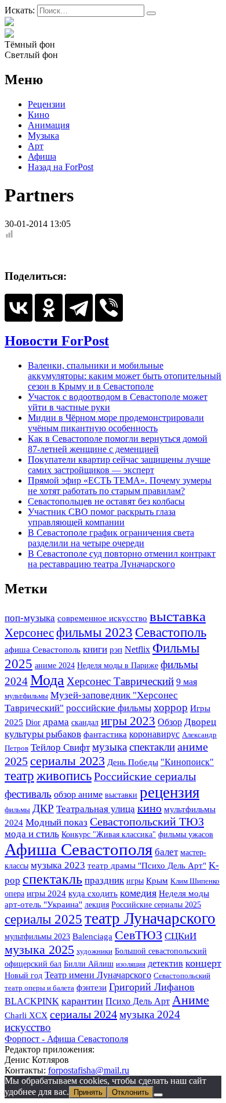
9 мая (186, 682)
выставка (178, 616)
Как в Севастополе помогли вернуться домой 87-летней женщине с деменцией (117, 444)
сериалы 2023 (67, 761)
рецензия (169, 792)
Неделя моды (184, 893)
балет (166, 851)
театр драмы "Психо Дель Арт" (147, 865)
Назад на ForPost (60, 167)
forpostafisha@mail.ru (88, 1070)
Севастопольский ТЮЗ (147, 821)
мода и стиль (32, 833)
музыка (109, 747)
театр (19, 776)
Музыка (43, 135)
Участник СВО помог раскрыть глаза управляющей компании (102, 517)
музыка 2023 (58, 865)
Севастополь (170, 632)
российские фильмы (108, 707)
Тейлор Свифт (60, 747)
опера (14, 893)
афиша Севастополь (43, 649)
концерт (203, 963)
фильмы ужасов (185, 834)
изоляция (130, 964)
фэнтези (91, 987)
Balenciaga (92, 936)
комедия (138, 893)
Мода (47, 680)
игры (135, 880)
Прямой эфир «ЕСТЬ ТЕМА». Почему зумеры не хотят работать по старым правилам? (120, 485)
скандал (85, 722)
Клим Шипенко (195, 881)
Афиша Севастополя (78, 849)
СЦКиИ (180, 936)
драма (56, 721)
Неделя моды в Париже (117, 665)
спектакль (52, 878)
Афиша (42, 156)
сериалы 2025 (43, 919)
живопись (64, 776)
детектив (165, 963)
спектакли (152, 747)
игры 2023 (128, 721)
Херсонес (29, 633)
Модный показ (56, 822)
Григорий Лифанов (152, 987)
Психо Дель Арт (137, 1001)
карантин (82, 1001)
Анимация (49, 125)
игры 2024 (46, 893)
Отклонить (130, 1092)
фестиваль (28, 794)
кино (149, 808)
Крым (157, 880)
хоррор (171, 707)
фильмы (17, 809)
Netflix (137, 649)
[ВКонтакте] (18, 308)
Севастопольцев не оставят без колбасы (106, 501)
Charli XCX (26, 1015)
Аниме (190, 1000)
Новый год (23, 975)
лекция (97, 904)
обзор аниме (78, 794)
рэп (116, 649)
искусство (28, 1027)
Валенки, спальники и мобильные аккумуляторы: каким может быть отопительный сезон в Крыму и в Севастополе (124, 376)
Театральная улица (95, 808)
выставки (121, 794)
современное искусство (102, 618)
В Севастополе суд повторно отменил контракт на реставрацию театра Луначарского (122, 559)
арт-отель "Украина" (43, 904)
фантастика (105, 734)
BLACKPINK (32, 1001)
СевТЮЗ (138, 935)
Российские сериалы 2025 (156, 904)
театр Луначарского (150, 918)
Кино (38, 115)
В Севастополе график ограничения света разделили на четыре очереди (111, 538)
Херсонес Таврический (120, 681)
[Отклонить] (158, 1095)
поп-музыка (30, 617)
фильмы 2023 (94, 632)
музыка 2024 (149, 1014)
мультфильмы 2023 (37, 936)
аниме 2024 (55, 665)
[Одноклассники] (49, 308)
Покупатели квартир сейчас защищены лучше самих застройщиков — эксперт (119, 465)
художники (94, 951)
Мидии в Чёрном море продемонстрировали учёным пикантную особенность (116, 423)
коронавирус (154, 734)
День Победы (132, 762)
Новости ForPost (57, 340)
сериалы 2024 (83, 1014)
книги (95, 649)
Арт (35, 146)
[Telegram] (79, 308)
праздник (104, 880)
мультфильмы (26, 695)
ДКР (43, 808)
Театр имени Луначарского (98, 975)
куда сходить (93, 893)
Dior (33, 722)
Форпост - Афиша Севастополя (66, 1039)
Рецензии (46, 104)
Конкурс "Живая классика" (108, 834)
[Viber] (109, 308)
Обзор (170, 722)
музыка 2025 (39, 950)
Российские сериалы (145, 776)
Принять (88, 1092)
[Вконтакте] (9, 34)
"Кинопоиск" (187, 762)
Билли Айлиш (89, 963)
